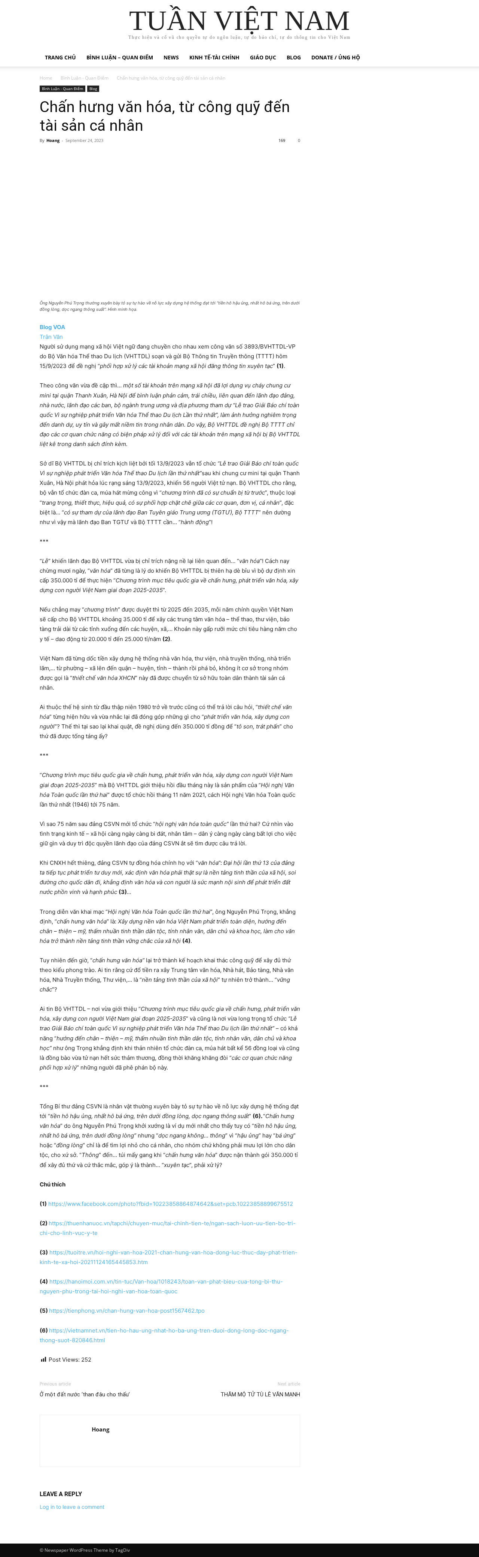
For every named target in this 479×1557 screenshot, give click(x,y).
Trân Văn (51, 336)
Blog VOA (52, 327)
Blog (294, 57)
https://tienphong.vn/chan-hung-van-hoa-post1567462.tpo (127, 1310)
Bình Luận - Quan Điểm (85, 78)
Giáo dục (263, 57)
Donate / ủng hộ (335, 57)
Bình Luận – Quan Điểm (119, 57)
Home (46, 78)
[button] (430, 58)
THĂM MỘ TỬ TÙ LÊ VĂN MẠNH (260, 1394)
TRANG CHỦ (60, 57)
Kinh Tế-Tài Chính (214, 57)
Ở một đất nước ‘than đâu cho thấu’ (85, 1394)
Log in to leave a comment (72, 1507)
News (171, 57)
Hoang (53, 140)
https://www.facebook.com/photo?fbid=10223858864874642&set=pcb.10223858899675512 (170, 1203)
